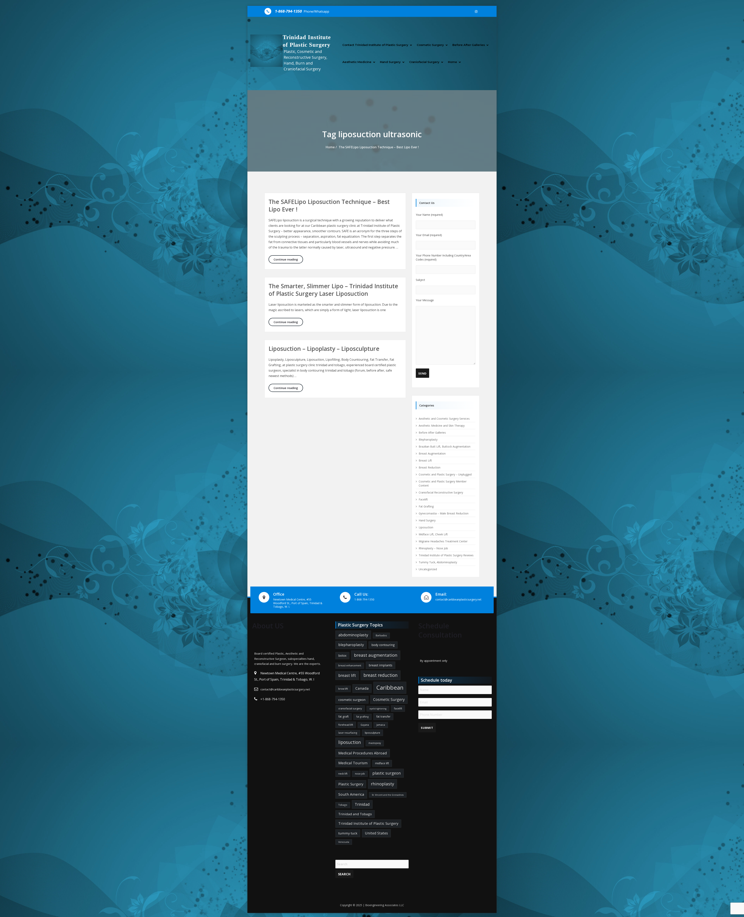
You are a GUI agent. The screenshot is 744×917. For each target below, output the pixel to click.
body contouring (383, 645)
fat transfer (383, 716)
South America (351, 794)
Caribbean (389, 687)
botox (342, 655)
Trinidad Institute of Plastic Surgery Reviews (446, 555)
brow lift (343, 688)
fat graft (343, 716)
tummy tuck (347, 833)
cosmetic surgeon (352, 699)
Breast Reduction (429, 467)
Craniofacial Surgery (424, 62)
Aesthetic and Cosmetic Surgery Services (444, 418)
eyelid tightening (377, 708)
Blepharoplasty (428, 439)
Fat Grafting (426, 506)
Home (452, 62)
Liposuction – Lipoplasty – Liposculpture (324, 349)
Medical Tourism (353, 762)
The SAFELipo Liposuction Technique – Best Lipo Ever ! (379, 147)
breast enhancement (349, 665)
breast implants (380, 665)
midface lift (382, 763)
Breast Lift (425, 460)
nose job (360, 773)
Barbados (381, 635)
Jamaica (380, 724)
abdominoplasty (353, 635)
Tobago (342, 805)
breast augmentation (375, 655)
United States (376, 833)
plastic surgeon (386, 773)
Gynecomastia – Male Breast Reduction (443, 513)
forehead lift (345, 724)
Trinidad (362, 804)
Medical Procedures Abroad (362, 753)
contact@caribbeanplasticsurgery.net (285, 689)
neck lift (342, 773)
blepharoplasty (351, 644)
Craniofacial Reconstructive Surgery (441, 492)
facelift (398, 708)
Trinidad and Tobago (355, 814)
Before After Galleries (468, 45)
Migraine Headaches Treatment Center (443, 541)
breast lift (347, 675)
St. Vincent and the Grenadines (388, 795)
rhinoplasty (382, 784)
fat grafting (362, 716)
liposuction (349, 742)
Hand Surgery (390, 62)
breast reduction (380, 675)
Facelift (423, 499)
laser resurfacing (347, 732)
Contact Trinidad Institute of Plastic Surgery (375, 45)
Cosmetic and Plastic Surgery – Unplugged (445, 474)
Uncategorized (428, 569)
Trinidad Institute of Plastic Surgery (368, 823)
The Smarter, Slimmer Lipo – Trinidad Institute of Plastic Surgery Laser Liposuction (333, 290)
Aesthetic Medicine (356, 62)
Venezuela (343, 842)
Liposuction (426, 527)
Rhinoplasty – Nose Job (433, 548)
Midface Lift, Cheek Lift (433, 534)
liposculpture (372, 732)
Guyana (365, 724)
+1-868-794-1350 (272, 699)
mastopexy (375, 743)
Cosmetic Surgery (430, 45)
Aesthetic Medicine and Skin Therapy (442, 425)
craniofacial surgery (350, 708)
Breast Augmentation (432, 453)
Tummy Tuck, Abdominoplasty (438, 562)
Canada (362, 688)
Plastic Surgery (350, 784)
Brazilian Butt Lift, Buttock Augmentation (444, 446)
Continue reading (288, 259)
